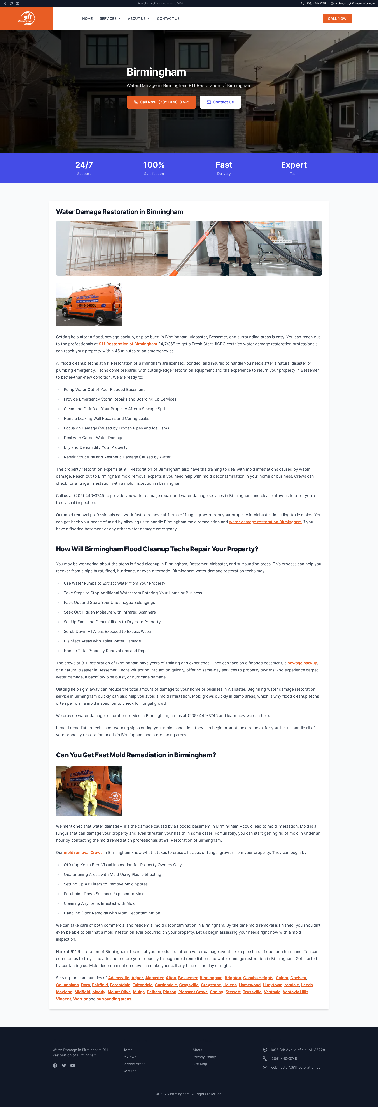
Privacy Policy (204, 1057)
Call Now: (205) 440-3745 (164, 102)
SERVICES (108, 18)
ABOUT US (137, 18)
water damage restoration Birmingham (265, 522)
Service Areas (133, 1064)
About (197, 1050)
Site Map (199, 1064)
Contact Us (223, 102)
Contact (129, 1071)
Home (127, 1050)
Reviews (129, 1057)
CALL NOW (337, 18)
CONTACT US (168, 18)
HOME (87, 18)
